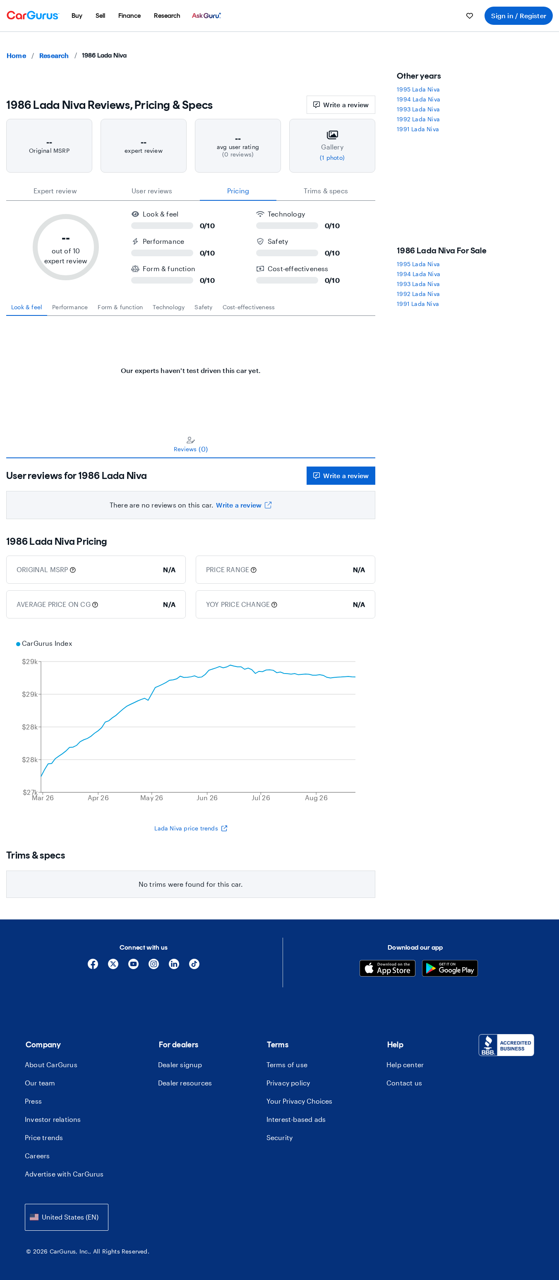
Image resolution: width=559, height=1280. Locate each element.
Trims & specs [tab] (326, 191)
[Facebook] (93, 967)
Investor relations (53, 1119)
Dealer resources (185, 1083)
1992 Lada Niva (418, 119)
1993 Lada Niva (418, 109)
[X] (113, 967)
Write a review (346, 104)
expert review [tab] (55, 191)
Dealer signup (180, 1064)
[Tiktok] (194, 967)
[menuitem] (77, 15)
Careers (37, 1156)
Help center (405, 1064)
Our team (40, 1083)
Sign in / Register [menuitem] (518, 15)
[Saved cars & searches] (469, 15)
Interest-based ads (296, 1119)
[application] (190, 721)
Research (54, 55)
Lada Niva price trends (186, 828)
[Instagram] (154, 967)
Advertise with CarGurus (64, 1174)
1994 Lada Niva (418, 99)
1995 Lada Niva (418, 89)
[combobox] (66, 1217)
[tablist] (190, 191)
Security (279, 1137)
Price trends (44, 1137)
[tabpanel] (190, 366)
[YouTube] (133, 967)
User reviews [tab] (152, 191)
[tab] (26, 307)
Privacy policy (288, 1083)
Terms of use (286, 1064)
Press (33, 1101)
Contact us (404, 1083)
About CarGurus (51, 1064)
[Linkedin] (174, 967)
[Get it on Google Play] (450, 969)
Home (16, 55)
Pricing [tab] (238, 191)
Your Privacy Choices (299, 1101)
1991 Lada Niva (418, 128)
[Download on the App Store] (387, 969)
